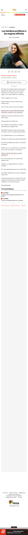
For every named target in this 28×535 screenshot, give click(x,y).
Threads (21, 479)
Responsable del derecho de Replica (14, 495)
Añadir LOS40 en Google (15, 82)
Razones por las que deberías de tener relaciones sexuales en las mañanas (12, 111)
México (3, 15)
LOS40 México (14, 10)
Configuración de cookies (11, 497)
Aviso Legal (5, 492)
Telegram (19, 71)
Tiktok (6, 479)
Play (26, 532)
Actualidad (12, 27)
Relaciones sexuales (15, 205)
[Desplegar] (14, 527)
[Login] (26, 10)
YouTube (9, 479)
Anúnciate (20, 497)
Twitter (12, 71)
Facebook (9, 71)
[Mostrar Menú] (2, 10)
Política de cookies (13, 492)
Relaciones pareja (5, 205)
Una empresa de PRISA (14, 502)
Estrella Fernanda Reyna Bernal (9, 75)
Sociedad (23, 205)
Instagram (12, 479)
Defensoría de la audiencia (14, 494)
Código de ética (22, 492)
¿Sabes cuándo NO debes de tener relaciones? (11, 154)
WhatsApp (15, 71)
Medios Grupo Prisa (14, 506)
